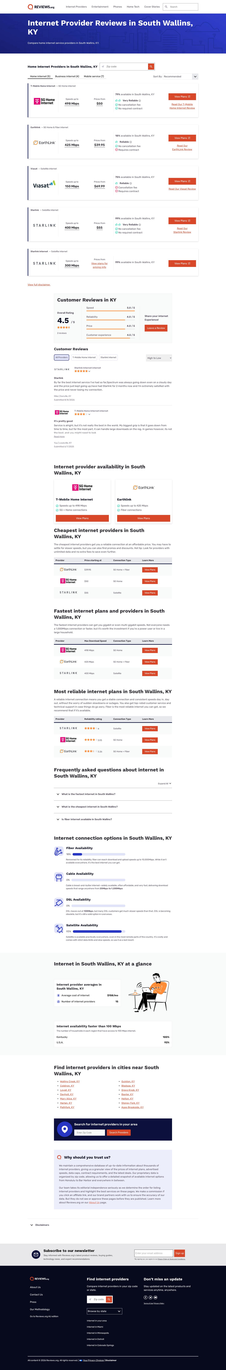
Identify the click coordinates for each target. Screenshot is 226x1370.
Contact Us (36, 1294)
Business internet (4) (67, 76)
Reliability (92, 316)
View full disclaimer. (39, 284)
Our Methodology (40, 1309)
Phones (117, 6)
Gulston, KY (128, 1081)
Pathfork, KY (67, 1107)
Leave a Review (156, 328)
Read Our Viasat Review (182, 188)
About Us (94, 1202)
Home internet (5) (40, 76)
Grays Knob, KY (130, 1090)
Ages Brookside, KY (132, 1107)
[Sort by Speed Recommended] (180, 76)
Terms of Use (148, 1303)
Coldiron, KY (67, 1085)
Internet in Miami (95, 1327)
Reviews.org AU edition (47, 1316)
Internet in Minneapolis (98, 1333)
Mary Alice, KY (68, 1098)
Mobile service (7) (94, 76)
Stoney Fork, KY (130, 1103)
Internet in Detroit (95, 1339)
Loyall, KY (65, 1090)
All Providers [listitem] (62, 357)
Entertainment (100, 6)
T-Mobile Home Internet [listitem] (84, 357)
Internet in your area (97, 1320)
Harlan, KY (66, 1103)
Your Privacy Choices (93, 1360)
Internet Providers (76, 6)
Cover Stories (152, 6)
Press (33, 1302)
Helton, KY (127, 1098)
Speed (90, 307)
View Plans (181, 96)
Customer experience (98, 335)
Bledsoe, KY (128, 1085)
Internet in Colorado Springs (100, 1345)
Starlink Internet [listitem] (108, 357)
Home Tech (133, 6)
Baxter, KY (127, 1094)
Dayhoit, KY (66, 1094)
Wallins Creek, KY (70, 1081)
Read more (59, 436)
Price (89, 325)
